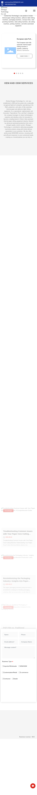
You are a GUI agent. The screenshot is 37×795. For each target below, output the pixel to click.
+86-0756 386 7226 (10, 716)
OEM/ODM (23, 666)
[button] (14, 73)
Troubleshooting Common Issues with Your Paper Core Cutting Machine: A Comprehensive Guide (18, 518)
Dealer (15, 679)
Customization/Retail (10, 672)
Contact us (5, 713)
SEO (33, 737)
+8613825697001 (10, 4)
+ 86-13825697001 (10, 719)
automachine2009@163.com (14, 2)
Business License (25, 737)
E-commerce (24, 672)
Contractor (7, 679)
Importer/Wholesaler (10, 666)
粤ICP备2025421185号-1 (10, 737)
